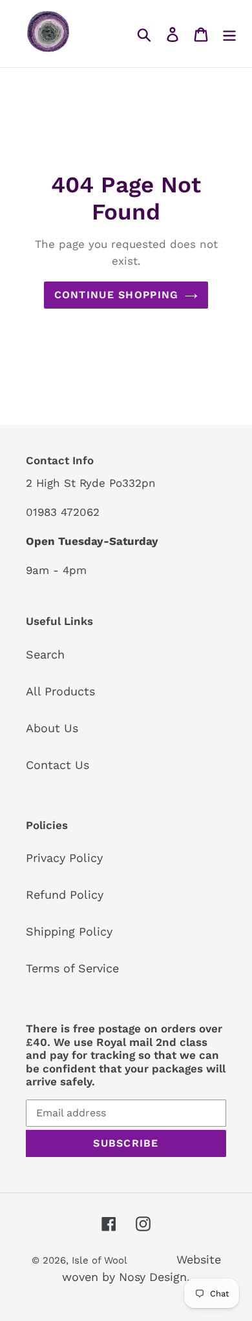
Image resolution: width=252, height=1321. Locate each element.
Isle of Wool (101, 1260)
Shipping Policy (69, 931)
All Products (60, 691)
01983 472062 (63, 512)
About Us (52, 728)
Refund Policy (64, 894)
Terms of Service (72, 968)
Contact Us (57, 765)
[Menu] (229, 33)
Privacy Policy (64, 858)
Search (45, 654)
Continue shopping (116, 295)
